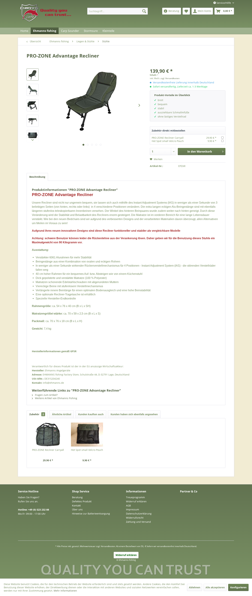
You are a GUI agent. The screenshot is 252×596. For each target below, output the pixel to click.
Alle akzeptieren (215, 587)
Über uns (77, 509)
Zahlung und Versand (138, 521)
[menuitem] (117, 11)
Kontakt (76, 505)
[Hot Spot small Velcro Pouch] (87, 435)
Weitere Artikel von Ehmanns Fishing (55, 398)
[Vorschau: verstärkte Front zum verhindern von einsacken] (33, 136)
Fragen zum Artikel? (46, 395)
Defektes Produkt (82, 501)
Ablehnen (194, 587)
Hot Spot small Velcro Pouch (168, 141)
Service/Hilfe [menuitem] (224, 2)
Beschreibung (37, 176)
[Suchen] (144, 11)
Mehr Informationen (65, 590)
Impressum (132, 509)
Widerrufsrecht (134, 517)
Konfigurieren (238, 587)
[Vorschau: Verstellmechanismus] (33, 105)
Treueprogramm (135, 497)
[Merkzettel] (186, 11)
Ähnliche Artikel (61, 414)
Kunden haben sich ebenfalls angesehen (134, 414)
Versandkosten (108, 546)
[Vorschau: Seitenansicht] (33, 90)
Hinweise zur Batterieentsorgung (91, 513)
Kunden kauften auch (91, 414)
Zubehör (36, 414)
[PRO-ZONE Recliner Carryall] (48, 435)
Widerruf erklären (136, 501)
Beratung (77, 497)
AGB (128, 505)
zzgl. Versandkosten (169, 78)
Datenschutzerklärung (139, 513)
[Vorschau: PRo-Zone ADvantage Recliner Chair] (33, 74)
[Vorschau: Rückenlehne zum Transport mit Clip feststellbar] (33, 121)
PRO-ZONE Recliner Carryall (168, 137)
